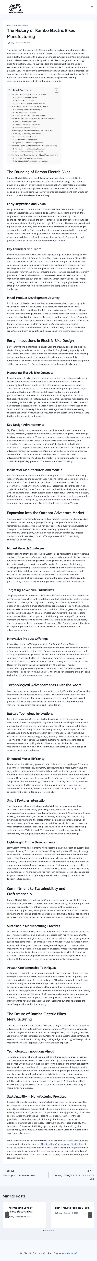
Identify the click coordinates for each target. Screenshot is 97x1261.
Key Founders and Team (24, 100)
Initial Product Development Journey (30, 103)
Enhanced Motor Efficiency (25, 137)
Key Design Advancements (25, 112)
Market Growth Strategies (25, 122)
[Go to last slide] (7, 1215)
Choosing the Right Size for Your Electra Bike (73, 1175)
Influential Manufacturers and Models (30, 115)
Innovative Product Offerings (26, 127)
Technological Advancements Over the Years (31, 131)
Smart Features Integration (26, 140)
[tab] (43, 1230)
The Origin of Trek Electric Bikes (19, 1173)
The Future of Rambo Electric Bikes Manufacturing (34, 155)
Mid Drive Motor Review (17, 26)
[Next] (90, 1215)
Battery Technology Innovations (28, 134)
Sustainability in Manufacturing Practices (31, 161)
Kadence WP (71, 1253)
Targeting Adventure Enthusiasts (28, 125)
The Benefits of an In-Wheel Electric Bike (62, 1144)
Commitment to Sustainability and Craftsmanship (33, 146)
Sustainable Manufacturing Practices (30, 149)
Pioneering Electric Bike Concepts (28, 109)
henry (11, 43)
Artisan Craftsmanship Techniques (29, 152)
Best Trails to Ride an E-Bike (72, 1207)
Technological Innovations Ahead (28, 158)
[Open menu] (91, 7)
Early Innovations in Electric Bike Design (29, 106)
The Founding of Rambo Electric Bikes (28, 94)
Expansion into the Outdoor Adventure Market (32, 118)
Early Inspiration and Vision (26, 97)
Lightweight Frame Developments (29, 143)
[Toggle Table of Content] (55, 90)
